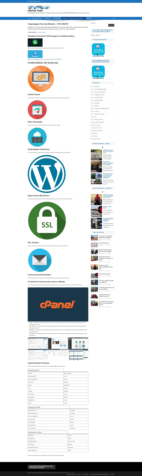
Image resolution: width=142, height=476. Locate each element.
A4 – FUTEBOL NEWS (97, 97)
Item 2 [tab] (102, 147)
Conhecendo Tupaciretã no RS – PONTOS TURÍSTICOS (108, 176)
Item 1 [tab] (101, 147)
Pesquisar (93, 23)
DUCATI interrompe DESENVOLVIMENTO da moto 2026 (106, 269)
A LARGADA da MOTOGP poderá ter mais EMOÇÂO (108, 196)
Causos (94, 116)
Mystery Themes (71, 472)
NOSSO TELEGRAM (56, 59)
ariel (110, 241)
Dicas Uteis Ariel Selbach (98, 122)
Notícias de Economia (98, 130)
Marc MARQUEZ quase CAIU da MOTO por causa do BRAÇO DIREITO (106, 305)
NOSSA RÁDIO (57, 18)
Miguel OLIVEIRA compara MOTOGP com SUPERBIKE (105, 252)
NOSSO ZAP (60, 48)
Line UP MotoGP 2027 (104, 244)
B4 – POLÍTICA (96, 111)
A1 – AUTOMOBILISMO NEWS (99, 89)
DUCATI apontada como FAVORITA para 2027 (108, 209)
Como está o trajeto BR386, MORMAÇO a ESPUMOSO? (105, 238)
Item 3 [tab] (103, 147)
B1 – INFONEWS (96, 103)
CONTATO (89, 18)
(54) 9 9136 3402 (42, 32)
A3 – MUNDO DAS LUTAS (98, 94)
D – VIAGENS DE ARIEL (98, 119)
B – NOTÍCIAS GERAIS (98, 100)
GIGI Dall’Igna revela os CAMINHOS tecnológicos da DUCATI (106, 260)
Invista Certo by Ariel (97, 127)
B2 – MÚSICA (96, 105)
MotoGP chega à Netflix (104, 275)
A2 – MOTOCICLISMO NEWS (99, 92)
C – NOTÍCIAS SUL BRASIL (99, 114)
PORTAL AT (95, 133)
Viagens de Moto (96, 138)
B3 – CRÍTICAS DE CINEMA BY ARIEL (101, 108)
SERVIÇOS (95, 136)
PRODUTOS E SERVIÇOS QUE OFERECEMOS (73, 18)
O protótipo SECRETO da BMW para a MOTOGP (106, 283)
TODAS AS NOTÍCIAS (37, 18)
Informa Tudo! (35, 10)
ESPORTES (47, 18)
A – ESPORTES (96, 86)
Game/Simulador (97, 125)
